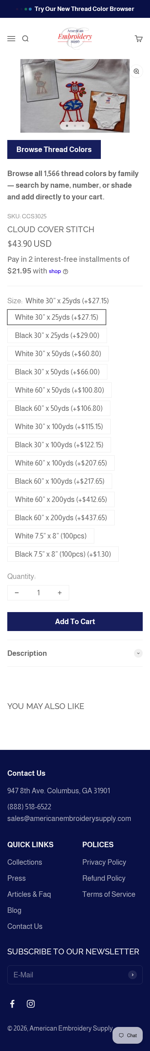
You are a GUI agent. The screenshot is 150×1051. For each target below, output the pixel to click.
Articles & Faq (29, 894)
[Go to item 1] (67, 126)
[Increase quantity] (60, 592)
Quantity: (21, 576)
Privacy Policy (104, 862)
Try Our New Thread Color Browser (84, 8)
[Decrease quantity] (17, 592)
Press (16, 878)
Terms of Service (108, 894)
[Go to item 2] (75, 126)
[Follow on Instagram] (31, 1004)
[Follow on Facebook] (12, 1004)
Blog (14, 910)
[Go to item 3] (83, 126)
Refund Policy (104, 878)
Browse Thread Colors (54, 149)
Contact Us (25, 926)
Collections (24, 862)
